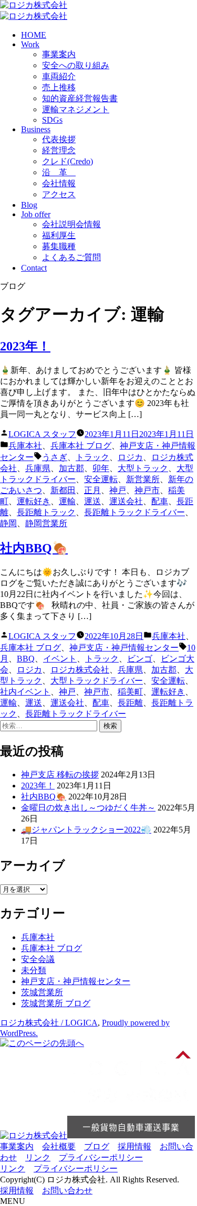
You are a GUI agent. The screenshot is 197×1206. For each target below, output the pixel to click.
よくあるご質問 (71, 257)
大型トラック (143, 468)
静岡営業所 (46, 523)
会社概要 (59, 1146)
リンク (37, 1157)
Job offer (35, 214)
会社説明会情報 (71, 224)
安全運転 (101, 479)
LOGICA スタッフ (42, 434)
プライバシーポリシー (101, 1157)
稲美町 (130, 691)
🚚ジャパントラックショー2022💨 (86, 829)
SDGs (52, 119)
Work (30, 44)
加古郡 (71, 468)
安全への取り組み (75, 65)
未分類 (33, 970)
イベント (60, 658)
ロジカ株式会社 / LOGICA (49, 1022)
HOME (33, 34)
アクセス (59, 194)
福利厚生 (59, 235)
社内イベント (25, 691)
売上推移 (59, 87)
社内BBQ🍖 (34, 548)
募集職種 (59, 246)
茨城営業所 (42, 992)
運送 (92, 501)
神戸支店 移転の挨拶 (60, 774)
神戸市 (147, 490)
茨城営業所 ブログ (55, 1003)
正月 (92, 490)
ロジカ (130, 457)
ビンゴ (139, 658)
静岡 (8, 523)
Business (35, 129)
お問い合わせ (67, 1190)
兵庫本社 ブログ (80, 445)
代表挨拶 (59, 139)
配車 (159, 501)
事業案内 (59, 54)
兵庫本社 (25, 445)
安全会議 (38, 959)
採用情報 (134, 1146)
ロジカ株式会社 (79, 669)
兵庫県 (37, 468)
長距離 (130, 702)
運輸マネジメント (75, 109)
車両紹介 (59, 76)
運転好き (33, 501)
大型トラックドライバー (96, 680)
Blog (29, 204)
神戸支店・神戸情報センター (124, 647)
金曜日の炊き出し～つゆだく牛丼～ (88, 807)
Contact (34, 267)
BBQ (26, 658)
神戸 (117, 490)
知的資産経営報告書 (80, 98)
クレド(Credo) (67, 161)
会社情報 (59, 183)
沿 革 (59, 172)
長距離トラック (46, 512)
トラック (92, 457)
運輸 (67, 501)
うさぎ (54, 457)
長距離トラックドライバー (134, 512)
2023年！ (25, 346)
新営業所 (143, 479)
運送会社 (126, 501)
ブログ (96, 1146)
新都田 (63, 490)
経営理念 (59, 150)
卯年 (100, 468)
